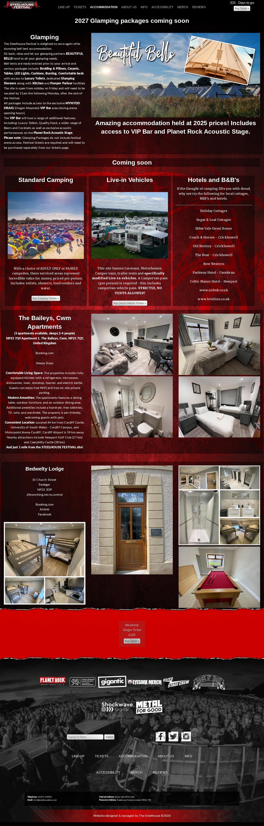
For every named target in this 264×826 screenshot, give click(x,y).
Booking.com (45, 353)
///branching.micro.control (44, 494)
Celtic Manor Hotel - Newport (213, 281)
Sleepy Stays (44, 363)
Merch (182, 7)
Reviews (199, 7)
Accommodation (104, 7)
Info (144, 7)
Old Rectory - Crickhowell (214, 246)
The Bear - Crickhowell (213, 255)
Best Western (213, 264)
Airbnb (44, 509)
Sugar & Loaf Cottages (213, 220)
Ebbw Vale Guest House (213, 228)
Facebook (44, 514)
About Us (129, 7)
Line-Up (64, 7)
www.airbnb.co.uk (213, 290)
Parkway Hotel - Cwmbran (214, 272)
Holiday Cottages (213, 211)
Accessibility (163, 7)
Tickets (80, 7)
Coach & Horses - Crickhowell (213, 237)
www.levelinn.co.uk (214, 299)
